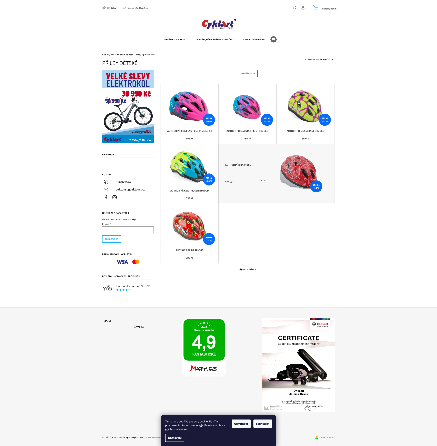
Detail (263, 180)
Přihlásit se (111, 239)
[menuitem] (176, 39)
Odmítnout (241, 423)
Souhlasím (262, 423)
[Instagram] (114, 197)
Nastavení (174, 437)
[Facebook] (106, 197)
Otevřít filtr (248, 73)
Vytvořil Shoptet (327, 437)
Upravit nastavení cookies (156, 437)
